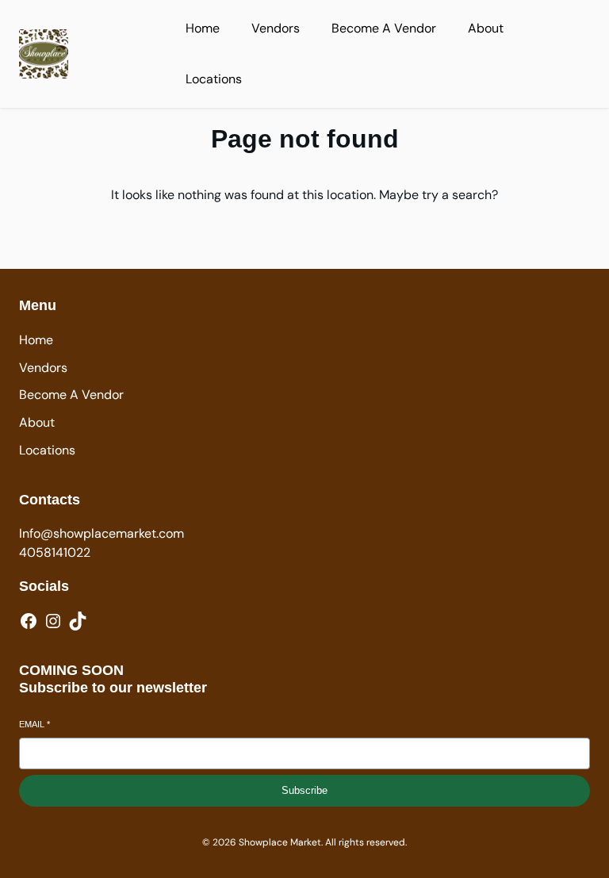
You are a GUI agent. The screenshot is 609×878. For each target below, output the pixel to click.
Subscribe (304, 790)
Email (34, 724)
